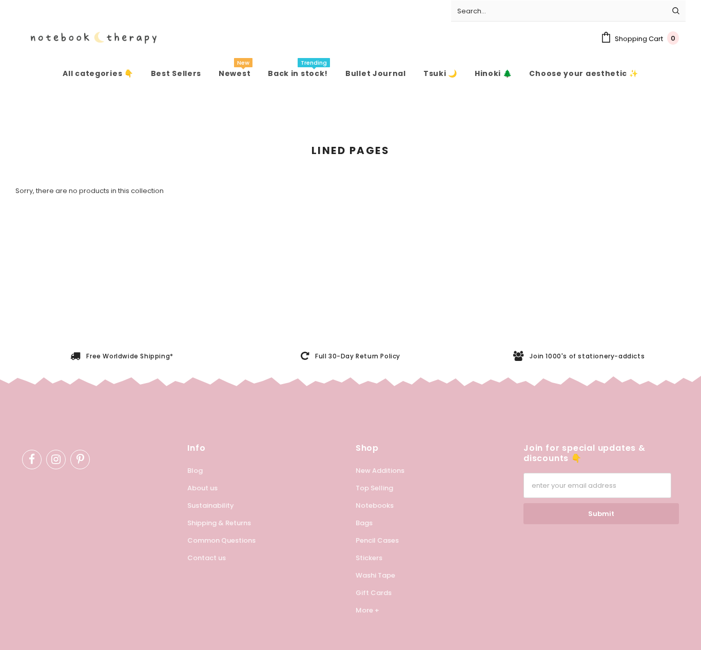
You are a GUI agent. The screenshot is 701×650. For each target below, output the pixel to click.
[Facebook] (32, 459)
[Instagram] (56, 459)
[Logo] (86, 38)
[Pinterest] (80, 459)
